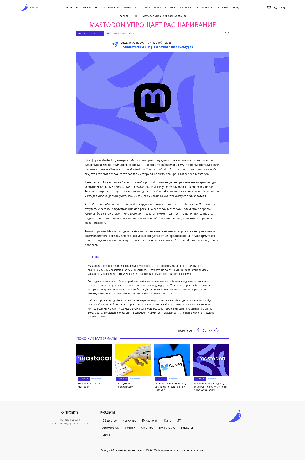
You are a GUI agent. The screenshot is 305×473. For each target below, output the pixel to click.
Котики (170, 7)
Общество (72, 7)
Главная (123, 15)
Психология (110, 7)
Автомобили (152, 7)
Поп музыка (204, 7)
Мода (236, 7)
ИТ (137, 7)
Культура (186, 7)
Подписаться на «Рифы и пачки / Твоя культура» (156, 47)
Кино (127, 7)
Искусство (90, 7)
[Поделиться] (198, 330)
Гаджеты (222, 7)
